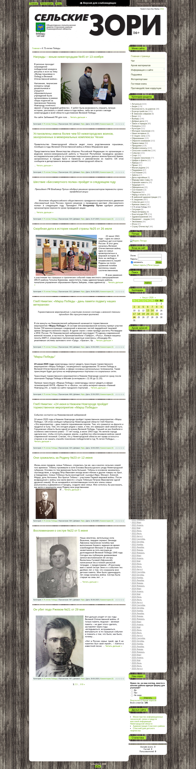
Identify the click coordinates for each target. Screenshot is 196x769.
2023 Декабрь (138, 580)
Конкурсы (136, 126)
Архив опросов (149, 700)
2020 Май (136, 462)
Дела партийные (139, 177)
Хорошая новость (140, 182)
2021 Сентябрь (138, 506)
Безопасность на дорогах (143, 109)
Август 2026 (147, 297)
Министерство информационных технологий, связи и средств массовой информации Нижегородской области (146, 720)
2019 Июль (137, 434)
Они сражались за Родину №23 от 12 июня (62, 457)
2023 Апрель (137, 558)
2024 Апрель (137, 591)
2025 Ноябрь (137, 644)
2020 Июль (137, 467)
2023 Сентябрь (138, 572)
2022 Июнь (137, 531)
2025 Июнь (137, 630)
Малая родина (138, 168)
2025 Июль (137, 633)
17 (134, 314)
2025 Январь (137, 616)
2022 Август (137, 536)
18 (138, 314)
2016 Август (137, 338)
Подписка (136, 192)
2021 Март (136, 489)
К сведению (137, 199)
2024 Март (136, 588)
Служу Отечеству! (140, 226)
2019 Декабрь (138, 448)
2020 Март (136, 456)
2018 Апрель (137, 393)
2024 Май (136, 594)
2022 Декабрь (138, 547)
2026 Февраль (138, 652)
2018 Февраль (138, 387)
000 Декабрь (137, 335)
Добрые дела (138, 121)
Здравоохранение (140, 217)
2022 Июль (137, 533)
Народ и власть (139, 194)
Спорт (134, 155)
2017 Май (136, 362)
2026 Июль (137, 666)
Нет (135, 693)
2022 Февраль (138, 520)
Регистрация (47, 3)
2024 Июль (137, 600)
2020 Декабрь (138, 481)
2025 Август (137, 635)
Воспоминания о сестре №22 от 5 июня (60, 530)
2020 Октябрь (138, 475)
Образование (138, 138)
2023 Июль (137, 566)
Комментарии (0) (106, 124)
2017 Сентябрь (138, 373)
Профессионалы (139, 148)
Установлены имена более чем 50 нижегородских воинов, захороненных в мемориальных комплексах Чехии (73, 135)
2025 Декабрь (138, 646)
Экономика (137, 221)
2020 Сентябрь (138, 473)
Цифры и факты (139, 160)
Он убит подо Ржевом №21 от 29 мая (59, 609)
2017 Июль (137, 368)
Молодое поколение (141, 131)
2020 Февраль (138, 453)
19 (143, 314)
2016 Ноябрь (137, 346)
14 (152, 310)
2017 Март (136, 357)
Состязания (137, 172)
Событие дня (138, 202)
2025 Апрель (137, 624)
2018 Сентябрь (138, 406)
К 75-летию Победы (49, 124)
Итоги (134, 224)
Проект (135, 165)
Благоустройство (140, 111)
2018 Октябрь (138, 409)
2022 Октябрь (138, 542)
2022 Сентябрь (138, 539)
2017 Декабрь (138, 382)
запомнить (138, 262)
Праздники (137, 145)
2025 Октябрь (138, 641)
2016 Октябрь (138, 343)
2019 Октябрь (138, 442)
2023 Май (136, 561)
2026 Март (136, 655)
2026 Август (137, 668)
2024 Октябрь (138, 608)
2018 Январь (137, 384)
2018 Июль (137, 401)
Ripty (83, 124)
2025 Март (136, 622)
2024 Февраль (138, 586)
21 (152, 314)
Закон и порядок (139, 123)
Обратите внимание (141, 141)
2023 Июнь (137, 564)
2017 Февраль (138, 354)
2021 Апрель (137, 492)
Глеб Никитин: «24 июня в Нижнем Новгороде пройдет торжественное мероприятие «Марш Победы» (70, 405)
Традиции (136, 185)
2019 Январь (137, 418)
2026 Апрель (137, 657)
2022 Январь (137, 517)
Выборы (135, 118)
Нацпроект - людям (141, 219)
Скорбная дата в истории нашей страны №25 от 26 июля (72, 228)
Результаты (135, 700)
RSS (162, 9)
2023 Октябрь (138, 575)
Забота (135, 175)
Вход (58, 3)
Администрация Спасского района (149, 726)
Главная (33, 3)
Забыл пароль (139, 265)
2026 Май (136, 660)
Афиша (135, 163)
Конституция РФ (139, 214)
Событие (136, 153)
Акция (134, 106)
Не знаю (138, 695)
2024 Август (137, 602)
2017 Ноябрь (137, 379)
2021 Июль (137, 500)
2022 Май (136, 528)
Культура (136, 128)
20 (147, 314)
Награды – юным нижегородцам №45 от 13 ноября (68, 56)
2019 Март (136, 423)
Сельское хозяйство (141, 150)
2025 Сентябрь (138, 638)
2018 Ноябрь (137, 412)
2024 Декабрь (138, 613)
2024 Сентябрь (138, 605)
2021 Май (136, 495)
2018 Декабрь (138, 415)
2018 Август (137, 404)
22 (156, 314)
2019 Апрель (137, 426)
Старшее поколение (141, 158)
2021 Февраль (138, 486)
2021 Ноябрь (137, 511)
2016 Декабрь (138, 349)
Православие (138, 143)
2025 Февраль (138, 619)
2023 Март (136, 555)
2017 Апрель (137, 360)
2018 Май (136, 395)
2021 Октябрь (138, 509)
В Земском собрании (141, 114)
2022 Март (136, 522)
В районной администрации (144, 197)
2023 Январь (137, 550)
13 (147, 310)
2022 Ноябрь (137, 544)
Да (135, 690)
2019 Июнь (137, 431)
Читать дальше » (78, 117)
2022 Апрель (137, 525)
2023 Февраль (138, 553)
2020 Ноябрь (137, 478)
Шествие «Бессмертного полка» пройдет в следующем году (74, 182)
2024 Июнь (137, 597)
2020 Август (137, 470)
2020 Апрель (137, 459)
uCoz (98, 766)
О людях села (138, 136)
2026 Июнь (137, 663)
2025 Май (136, 627)
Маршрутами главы (141, 180)
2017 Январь (137, 351)
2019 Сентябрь (138, 440)
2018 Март (136, 390)
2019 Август (137, 437)
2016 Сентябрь (138, 340)
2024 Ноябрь (137, 611)
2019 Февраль (138, 420)
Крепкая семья (139, 204)
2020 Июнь (137, 464)
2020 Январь (137, 451)
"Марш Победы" (44, 356)
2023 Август (137, 569)
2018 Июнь (137, 398)
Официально (138, 187)
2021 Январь (137, 484)
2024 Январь (137, 583)
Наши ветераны (139, 212)
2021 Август (137, 503)
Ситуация (136, 209)
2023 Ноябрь (137, 577)
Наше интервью (139, 133)
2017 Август (137, 371)
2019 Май (136, 429)
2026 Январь (137, 649)
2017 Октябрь (138, 376)
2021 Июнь (137, 497)
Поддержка (137, 170)
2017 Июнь (137, 365)
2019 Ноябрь (137, 445)
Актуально (137, 104)
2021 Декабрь (138, 514)
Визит (134, 116)
